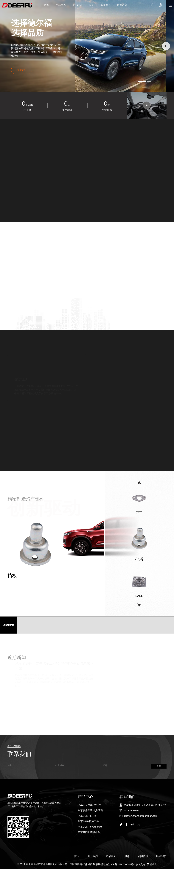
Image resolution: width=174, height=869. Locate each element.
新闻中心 (105, 5)
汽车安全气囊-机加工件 (90, 810)
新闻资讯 (143, 856)
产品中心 (61, 5)
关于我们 (77, 5)
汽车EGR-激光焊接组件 (91, 826)
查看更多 (15, 195)
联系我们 (122, 5)
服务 (91, 5)
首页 (46, 5)
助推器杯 (139, 595)
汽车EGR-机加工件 (88, 821)
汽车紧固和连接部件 (89, 832)
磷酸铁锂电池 (100, 864)
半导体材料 (86, 864)
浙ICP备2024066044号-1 (121, 864)
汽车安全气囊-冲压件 (89, 805)
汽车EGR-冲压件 (87, 816)
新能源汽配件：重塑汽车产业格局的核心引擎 (41, 712)
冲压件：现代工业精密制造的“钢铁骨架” (37, 699)
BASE (13, 575)
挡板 (139, 512)
